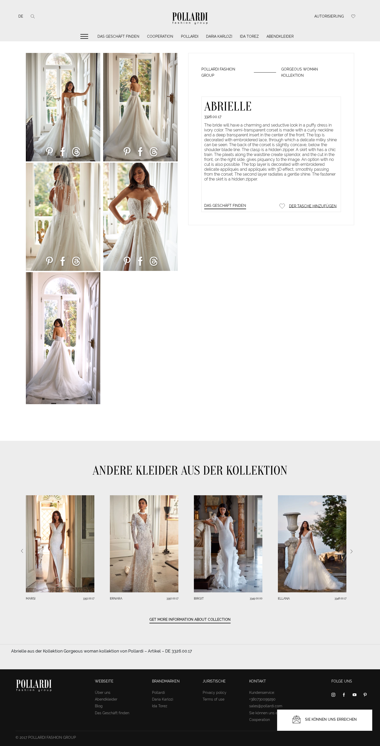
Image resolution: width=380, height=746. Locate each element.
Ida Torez (249, 36)
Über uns (102, 692)
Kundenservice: (262, 692)
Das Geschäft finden (118, 36)
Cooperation (160, 36)
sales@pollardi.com (265, 706)
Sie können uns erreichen (270, 713)
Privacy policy (214, 692)
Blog (99, 706)
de (20, 16)
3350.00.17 (172, 598)
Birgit (199, 598)
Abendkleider (280, 36)
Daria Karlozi (219, 36)
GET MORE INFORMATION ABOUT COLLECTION (190, 619)
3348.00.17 (340, 598)
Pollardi (189, 36)
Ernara (116, 598)
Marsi (30, 598)
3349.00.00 (256, 598)
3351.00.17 (88, 598)
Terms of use (213, 699)
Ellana (284, 598)
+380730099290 (262, 699)
